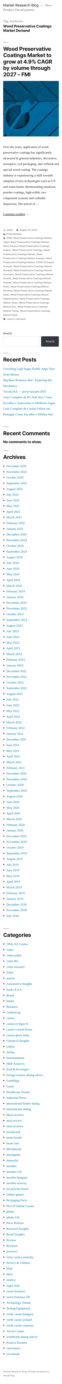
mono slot (12, 1143)
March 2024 (14, 586)
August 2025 (14, 489)
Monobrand (13, 1149)
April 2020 (13, 813)
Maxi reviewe (15, 1115)
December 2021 (16, 739)
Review (11, 1240)
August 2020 (14, 796)
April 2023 (13, 648)
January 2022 (14, 734)
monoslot (12, 1160)
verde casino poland (19, 1320)
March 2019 (14, 887)
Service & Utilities (18, 1263)
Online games (15, 1194)
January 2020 (14, 830)
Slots (9, 1269)
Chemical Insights (17, 1041)
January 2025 (14, 529)
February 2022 (15, 728)
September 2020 (16, 791)
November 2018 (16, 910)
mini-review (14, 1121)
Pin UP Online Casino (20, 1206)
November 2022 (16, 677)
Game (10, 1086)
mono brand (13, 1138)
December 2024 (16, 534)
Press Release (14, 234)
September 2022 (16, 688)
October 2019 (15, 848)
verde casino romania (19, 1325)
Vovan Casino (15, 1331)
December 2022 (16, 671)
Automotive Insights (19, 984)
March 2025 (14, 517)
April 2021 (13, 756)
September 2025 (16, 483)
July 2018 (12, 916)
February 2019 (15, 893)
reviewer (11, 1251)
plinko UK (13, 1217)
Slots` (10, 1274)
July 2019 (12, 865)
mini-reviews (14, 1126)
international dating (18, 1109)
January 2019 (14, 899)
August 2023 (14, 626)
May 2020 (12, 808)
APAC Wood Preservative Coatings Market (29, 238)
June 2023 (12, 637)
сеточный (12, 1354)
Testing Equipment (18, 1308)
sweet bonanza (15, 1291)
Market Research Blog (20, 5)
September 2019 (16, 853)
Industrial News (16, 1098)
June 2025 (12, 500)
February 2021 (15, 768)
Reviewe (12, 1246)
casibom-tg (13, 1012)
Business (12, 1007)
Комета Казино (16, 1343)
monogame (13, 1155)
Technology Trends (18, 1303)
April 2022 (13, 717)
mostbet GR (14, 1172)
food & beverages (17, 1069)
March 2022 (14, 722)
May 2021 (12, 751)
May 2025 (12, 506)
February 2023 (15, 660)
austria (10, 978)
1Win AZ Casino (17, 944)
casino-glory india (17, 1035)
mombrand (13, 1132)
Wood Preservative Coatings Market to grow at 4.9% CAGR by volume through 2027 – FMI (27, 62)
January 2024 (14, 597)
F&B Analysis (15, 1064)
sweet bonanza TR (18, 1297)
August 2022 (14, 694)
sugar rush (12, 1286)
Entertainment (15, 1058)
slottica (11, 1280)
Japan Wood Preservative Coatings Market (26, 242)
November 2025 (16, 472)
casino (10, 1018)
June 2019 (12, 870)
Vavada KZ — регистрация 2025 (24, 391)
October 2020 (15, 785)
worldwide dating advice (22, 1337)
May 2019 (12, 876)
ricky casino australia (19, 1257)
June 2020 (12, 802)
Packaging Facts (16, 1200)
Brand (10, 995)
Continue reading (16, 214)
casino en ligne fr (17, 1024)
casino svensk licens (19, 1029)
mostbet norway (16, 1183)
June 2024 (12, 569)
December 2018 (16, 904)
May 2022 (12, 711)
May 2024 (12, 574)
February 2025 (15, 523)
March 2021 (14, 762)
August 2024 (14, 557)
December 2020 (16, 774)
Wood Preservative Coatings (27, 250)
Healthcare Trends (18, 1092)
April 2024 (13, 580)
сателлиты (13, 1348)
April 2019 (13, 882)
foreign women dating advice (24, 1075)
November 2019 (16, 842)
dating (10, 1052)
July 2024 (12, 563)
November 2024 (16, 540)
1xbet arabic (14, 955)
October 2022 (15, 682)
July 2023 (12, 631)
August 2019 (14, 859)
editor (10, 230)
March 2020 (14, 819)
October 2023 (15, 614)
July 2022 (12, 699)
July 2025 (12, 495)
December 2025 (16, 466)
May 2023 (12, 643)
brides (10, 1001)
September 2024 (16, 552)
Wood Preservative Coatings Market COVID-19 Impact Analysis (28, 262)
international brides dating (23, 1103)
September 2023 (16, 620)
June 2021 (12, 745)
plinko (10, 1212)
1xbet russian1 (15, 967)
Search (7, 333)
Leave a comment (16, 319)
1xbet (9, 950)
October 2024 (15, 546)
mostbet (11, 1166)
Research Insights (17, 1229)
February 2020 (15, 825)
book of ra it (14, 990)
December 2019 (16, 836)
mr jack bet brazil (17, 1189)
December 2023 (16, 603)
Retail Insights (15, 1234)
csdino (10, 1047)
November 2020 (16, 779)
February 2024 (15, 591)
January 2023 (14, 665)
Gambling (12, 1081)
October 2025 (15, 477)
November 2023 (16, 608)
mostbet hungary (17, 1178)
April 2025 (13, 512)
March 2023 (14, 654)
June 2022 (12, 705)
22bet (9, 972)
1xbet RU (12, 961)
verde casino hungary (19, 1314)
